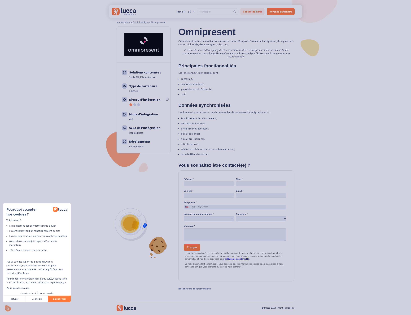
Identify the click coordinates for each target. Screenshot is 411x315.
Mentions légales (286, 307)
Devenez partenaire (280, 11)
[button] (8, 308)
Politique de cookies (17, 287)
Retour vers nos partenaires (194, 288)
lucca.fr (181, 11)
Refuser (14, 298)
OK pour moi (59, 298)
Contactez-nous (252, 11)
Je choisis (37, 298)
